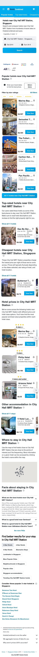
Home (3, 652)
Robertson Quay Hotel (10, 610)
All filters (33, 92)
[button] (3, 9)
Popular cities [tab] (8, 568)
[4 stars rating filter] (19, 97)
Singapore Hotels (13, 652)
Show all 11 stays (8, 413)
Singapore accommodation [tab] (12, 573)
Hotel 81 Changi (8, 616)
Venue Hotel (6, 613)
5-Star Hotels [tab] (7, 550)
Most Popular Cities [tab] (10, 559)
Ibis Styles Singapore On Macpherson (15, 619)
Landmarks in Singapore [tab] (12, 554)
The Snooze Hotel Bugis (10, 596)
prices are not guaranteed (15, 629)
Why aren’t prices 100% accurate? (15, 643)
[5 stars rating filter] (28, 97)
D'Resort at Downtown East (12, 593)
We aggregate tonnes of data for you (16, 639)
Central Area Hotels (29, 652)
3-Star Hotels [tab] (7, 545)
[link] (19, 195)
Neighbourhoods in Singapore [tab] (14, 564)
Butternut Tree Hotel (9, 590)
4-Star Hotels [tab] (20, 545)
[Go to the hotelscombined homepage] (15, 9)
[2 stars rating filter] (4, 97)
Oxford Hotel (6, 605)
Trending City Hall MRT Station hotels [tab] (16, 578)
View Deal (30, 113)
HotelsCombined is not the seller (15, 635)
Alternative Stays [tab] (22, 550)
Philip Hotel (6, 602)
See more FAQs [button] (19, 530)
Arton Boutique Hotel (9, 607)
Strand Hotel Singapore (10, 599)
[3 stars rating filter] (11, 97)
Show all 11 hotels (9, 224)
